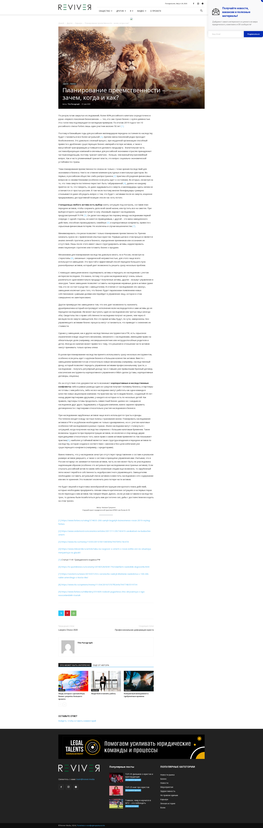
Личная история (132, 806)
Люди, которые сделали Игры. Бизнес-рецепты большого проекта (71, 696)
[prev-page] (60, 704)
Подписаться (253, 34)
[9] (68, 440)
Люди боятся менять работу (103, 694)
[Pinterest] (67, 613)
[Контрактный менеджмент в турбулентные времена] (139, 681)
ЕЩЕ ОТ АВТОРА (101, 665)
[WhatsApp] (73, 613)
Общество (104, 11)
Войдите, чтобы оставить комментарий (77, 721)
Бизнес (61, 690)
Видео (140, 11)
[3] (115, 176)
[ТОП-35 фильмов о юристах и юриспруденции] (116, 777)
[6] (108, 222)
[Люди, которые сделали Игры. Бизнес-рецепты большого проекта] (73, 681)
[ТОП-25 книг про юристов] (116, 790)
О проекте (155, 11)
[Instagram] (198, 3)
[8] (72, 258)
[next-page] (64, 704)
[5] (85, 215)
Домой (61, 23)
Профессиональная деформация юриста (134, 630)
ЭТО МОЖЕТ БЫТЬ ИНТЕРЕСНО (75, 665)
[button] (201, 11)
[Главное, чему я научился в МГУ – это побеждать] (116, 804)
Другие (120, 11)
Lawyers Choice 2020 (68, 630)
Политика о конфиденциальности (91, 825)
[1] (122, 126)
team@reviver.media (85, 779)
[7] (134, 226)
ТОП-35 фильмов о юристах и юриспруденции (139, 775)
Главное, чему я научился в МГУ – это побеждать (138, 801)
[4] (124, 183)
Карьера (78, 23)
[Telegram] (203, 3)
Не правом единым (133, 780)
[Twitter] (61, 613)
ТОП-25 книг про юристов (137, 787)
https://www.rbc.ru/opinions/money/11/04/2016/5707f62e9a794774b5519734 (99, 584)
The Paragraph (74, 104)
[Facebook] (193, 3)
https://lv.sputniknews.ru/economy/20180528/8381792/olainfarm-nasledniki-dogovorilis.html (105, 566)
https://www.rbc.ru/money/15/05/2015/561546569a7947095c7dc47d (95, 541)
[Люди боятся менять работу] (106, 681)
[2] (101, 136)
